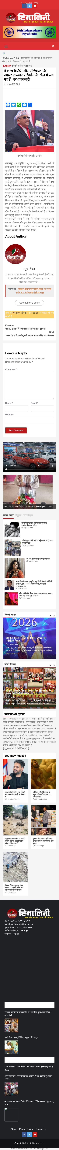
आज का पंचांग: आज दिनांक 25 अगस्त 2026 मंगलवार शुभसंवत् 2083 (29, 1103)
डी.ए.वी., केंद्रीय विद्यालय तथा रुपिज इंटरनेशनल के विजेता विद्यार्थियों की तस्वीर (28, 692)
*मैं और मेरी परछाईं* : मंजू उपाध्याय (38, 559)
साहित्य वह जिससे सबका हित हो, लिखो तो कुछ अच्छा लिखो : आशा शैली (28, 1014)
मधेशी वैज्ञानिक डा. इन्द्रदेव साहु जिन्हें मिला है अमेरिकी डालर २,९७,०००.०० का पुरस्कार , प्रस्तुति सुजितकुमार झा (34, 583)
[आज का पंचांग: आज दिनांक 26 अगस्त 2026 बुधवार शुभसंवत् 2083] (11, 1089)
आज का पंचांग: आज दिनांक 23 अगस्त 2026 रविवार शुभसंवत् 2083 (28, 506)
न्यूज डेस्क (29, 269)
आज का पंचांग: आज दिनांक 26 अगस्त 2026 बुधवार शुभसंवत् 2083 (28, 1078)
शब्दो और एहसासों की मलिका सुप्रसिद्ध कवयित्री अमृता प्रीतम (34, 524)
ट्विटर (24, 312)
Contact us (41, 1129)
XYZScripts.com (42, 1149)
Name (9, 403)
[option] (29, 492)
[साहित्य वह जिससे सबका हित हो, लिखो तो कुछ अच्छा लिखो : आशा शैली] (11, 1025)
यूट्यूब (35, 312)
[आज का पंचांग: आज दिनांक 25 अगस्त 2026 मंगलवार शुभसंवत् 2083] (11, 1114)
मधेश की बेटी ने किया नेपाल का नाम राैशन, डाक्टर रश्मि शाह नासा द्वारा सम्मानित (36, 594)
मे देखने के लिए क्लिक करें (17, 66)
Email (34, 403)
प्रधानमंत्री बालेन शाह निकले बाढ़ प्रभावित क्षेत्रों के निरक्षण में (15, 794)
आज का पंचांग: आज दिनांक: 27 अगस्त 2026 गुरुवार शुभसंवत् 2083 (29, 1068)
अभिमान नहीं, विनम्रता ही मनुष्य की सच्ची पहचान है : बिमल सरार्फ (42, 794)
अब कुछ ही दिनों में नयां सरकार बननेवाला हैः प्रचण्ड (25, 327)
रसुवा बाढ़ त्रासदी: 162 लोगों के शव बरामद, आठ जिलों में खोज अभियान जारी (15, 841)
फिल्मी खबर (10, 614)
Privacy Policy (26, 1129)
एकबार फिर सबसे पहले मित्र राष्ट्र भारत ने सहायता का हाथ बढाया (43, 841)
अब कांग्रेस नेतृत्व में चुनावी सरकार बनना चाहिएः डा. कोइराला (30, 333)
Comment (11, 369)
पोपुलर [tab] (18, 515)
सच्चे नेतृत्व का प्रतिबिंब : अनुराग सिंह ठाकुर (22, 1037)
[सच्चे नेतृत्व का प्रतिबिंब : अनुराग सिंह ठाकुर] (11, 1047)
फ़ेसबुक (16, 312)
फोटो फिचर (10, 664)
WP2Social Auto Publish (19, 1149)
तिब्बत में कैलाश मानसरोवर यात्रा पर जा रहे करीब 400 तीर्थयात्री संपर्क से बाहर (14, 887)
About (13, 1129)
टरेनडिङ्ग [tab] (28, 515)
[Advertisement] (29, 971)
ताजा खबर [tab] (8, 515)
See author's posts (29, 302)
